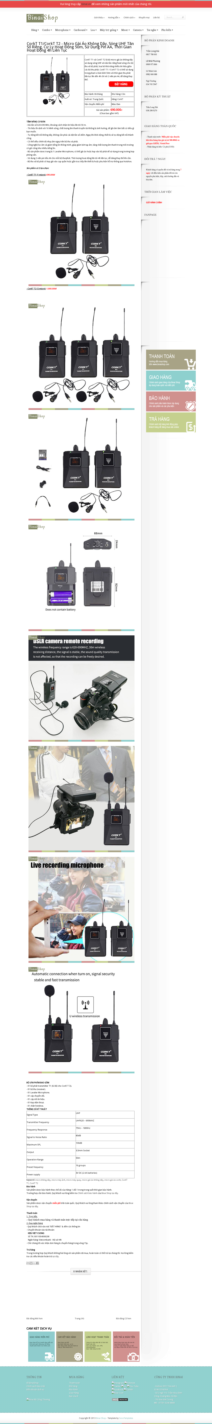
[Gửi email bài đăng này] (28, 1263)
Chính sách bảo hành (87, 1193)
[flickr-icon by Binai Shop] (117, 1393)
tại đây (115, 1193)
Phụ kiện (167, 30)
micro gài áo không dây (92, 1179)
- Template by (119, 1418)
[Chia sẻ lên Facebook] (37, 1263)
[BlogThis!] (31, 1263)
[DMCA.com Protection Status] (120, 1400)
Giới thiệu (99, 17)
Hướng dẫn (114, 17)
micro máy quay (73, 1179)
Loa (94, 30)
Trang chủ (79, 1318)
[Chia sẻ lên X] (34, 1263)
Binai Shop (106, 1193)
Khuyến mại (144, 17)
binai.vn (86, 4)
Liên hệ (156, 17)
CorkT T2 (34, 1183)
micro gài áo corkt (112, 1179)
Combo (47, 30)
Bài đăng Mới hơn (34, 1318)
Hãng (35, 30)
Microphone (62, 30)
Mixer (125, 30)
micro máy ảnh (58, 1179)
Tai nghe (152, 30)
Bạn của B (73, 1396)
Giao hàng (74, 1393)
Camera (138, 30)
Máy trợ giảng (109, 30)
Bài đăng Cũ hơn (123, 1318)
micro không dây (43, 1179)
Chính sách (129, 17)
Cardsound (80, 30)
